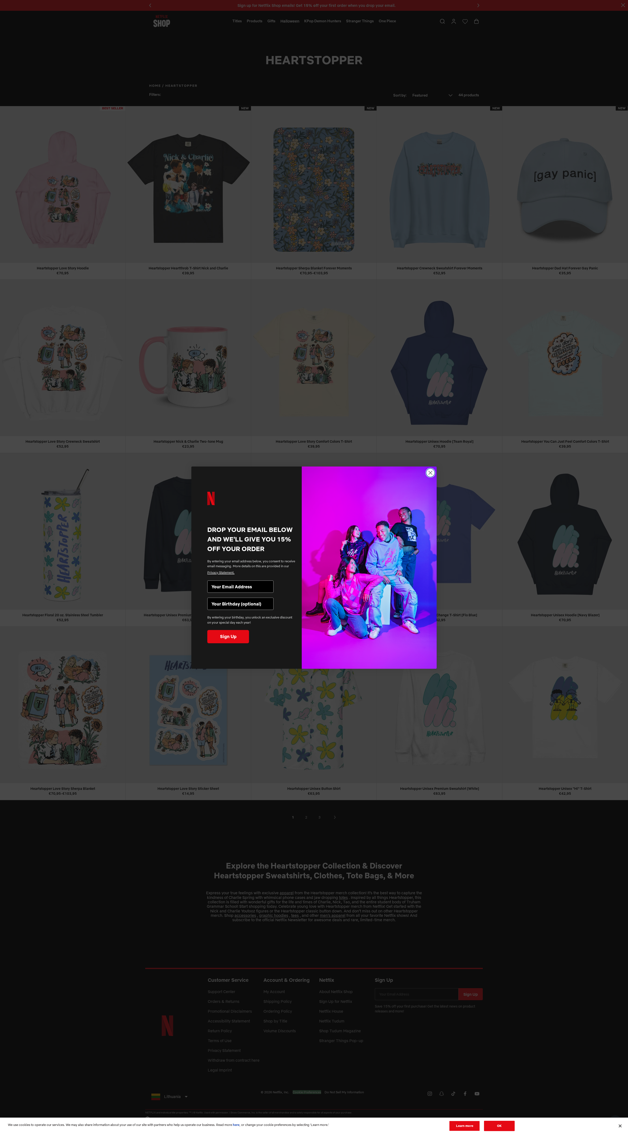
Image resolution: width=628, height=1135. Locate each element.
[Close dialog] (430, 472)
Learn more (464, 1126)
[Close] (620, 1126)
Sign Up (228, 636)
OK (499, 1126)
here (236, 1125)
